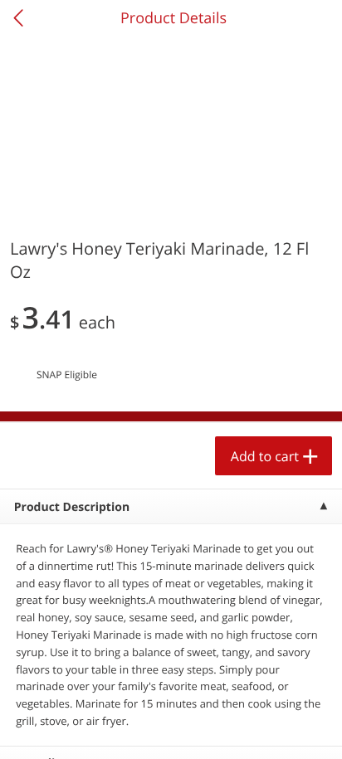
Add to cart (265, 456)
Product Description (71, 507)
